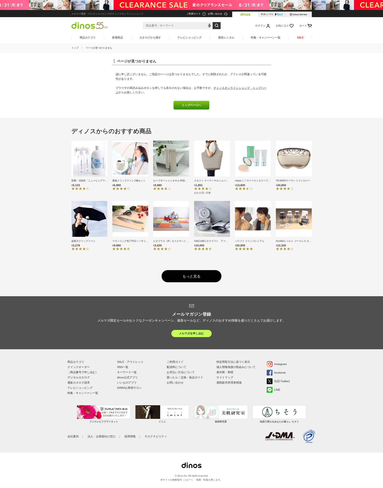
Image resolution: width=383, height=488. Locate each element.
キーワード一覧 (127, 372)
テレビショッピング (189, 37)
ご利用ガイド (175, 361)
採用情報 (130, 436)
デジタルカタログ (78, 377)
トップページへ (191, 105)
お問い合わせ (175, 382)
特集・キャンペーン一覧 (265, 37)
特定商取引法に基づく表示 (233, 361)
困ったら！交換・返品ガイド (185, 377)
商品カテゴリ (88, 37)
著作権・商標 (224, 372)
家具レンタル (226, 37)
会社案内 (73, 436)
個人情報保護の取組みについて (236, 367)
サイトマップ (224, 377)
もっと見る (191, 276)
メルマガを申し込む (191, 333)
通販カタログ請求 (78, 382)
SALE (300, 37)
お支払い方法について (181, 372)
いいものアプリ (127, 382)
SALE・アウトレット (130, 361)
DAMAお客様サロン (129, 387)
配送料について (176, 367)
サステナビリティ (156, 436)
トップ (75, 47)
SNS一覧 (122, 367)
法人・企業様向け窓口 (101, 436)
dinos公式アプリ (127, 377)
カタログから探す (150, 37)
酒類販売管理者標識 (229, 382)
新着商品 (117, 37)
